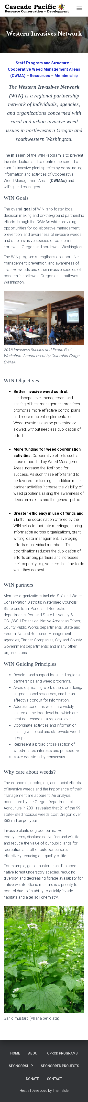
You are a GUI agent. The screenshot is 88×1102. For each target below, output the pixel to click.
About (33, 1053)
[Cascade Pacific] (39, 8)
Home (15, 1053)
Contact (54, 1079)
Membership (66, 75)
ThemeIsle (60, 1090)
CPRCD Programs (62, 1053)
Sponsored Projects (60, 1066)
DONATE (32, 1079)
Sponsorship (21, 1066)
